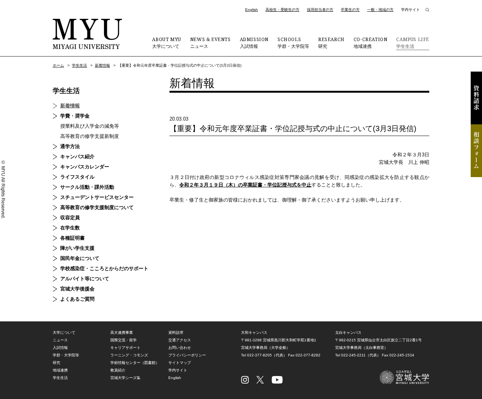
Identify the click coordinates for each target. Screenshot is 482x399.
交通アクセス (179, 340)
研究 (331, 42)
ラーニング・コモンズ (129, 355)
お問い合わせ (179, 347)
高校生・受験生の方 (282, 10)
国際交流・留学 (123, 340)
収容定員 (70, 217)
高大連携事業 (121, 332)
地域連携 (370, 42)
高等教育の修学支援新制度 (89, 136)
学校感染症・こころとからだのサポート (104, 268)
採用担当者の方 (320, 10)
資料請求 (476, 98)
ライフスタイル (77, 177)
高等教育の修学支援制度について (97, 207)
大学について (166, 42)
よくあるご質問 (77, 299)
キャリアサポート (125, 347)
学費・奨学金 (75, 116)
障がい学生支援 (77, 248)
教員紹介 (117, 370)
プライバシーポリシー (187, 355)
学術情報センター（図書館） (134, 363)
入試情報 (254, 42)
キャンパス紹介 (77, 156)
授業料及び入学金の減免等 (89, 126)
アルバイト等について (84, 278)
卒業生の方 (350, 10)
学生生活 (412, 42)
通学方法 (70, 146)
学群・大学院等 (293, 42)
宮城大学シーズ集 (125, 378)
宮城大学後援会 (77, 289)
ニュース (210, 42)
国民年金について (79, 258)
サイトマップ (179, 363)
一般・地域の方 (380, 10)
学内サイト (410, 10)
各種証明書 (72, 238)
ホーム (58, 65)
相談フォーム (476, 150)
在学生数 (70, 228)
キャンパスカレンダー (84, 167)
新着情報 (102, 65)
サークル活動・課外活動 (87, 187)
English (251, 10)
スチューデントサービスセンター (97, 197)
